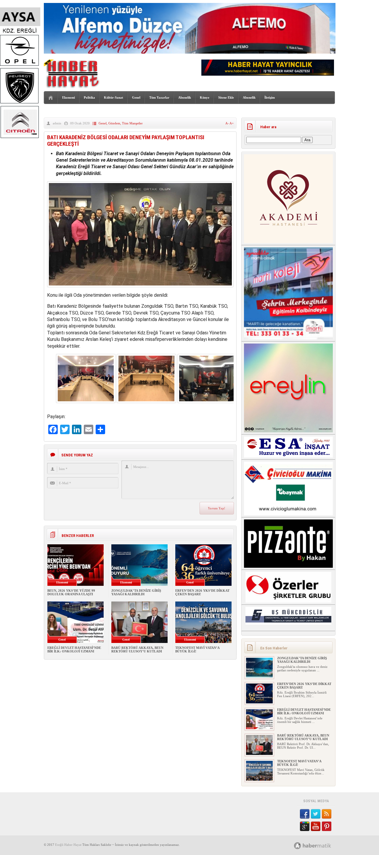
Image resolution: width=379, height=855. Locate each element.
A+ (231, 123)
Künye (204, 97)
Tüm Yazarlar (159, 97)
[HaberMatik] (319, 845)
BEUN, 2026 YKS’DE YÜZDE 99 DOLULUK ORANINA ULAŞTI (71, 592)
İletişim (269, 97)
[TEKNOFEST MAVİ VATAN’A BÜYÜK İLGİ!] (259, 779)
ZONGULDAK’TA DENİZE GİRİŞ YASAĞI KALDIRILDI (136, 592)
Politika (89, 97)
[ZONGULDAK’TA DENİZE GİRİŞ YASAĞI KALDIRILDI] (259, 676)
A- (227, 123)
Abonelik (184, 97)
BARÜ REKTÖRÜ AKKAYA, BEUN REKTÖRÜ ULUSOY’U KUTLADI (137, 649)
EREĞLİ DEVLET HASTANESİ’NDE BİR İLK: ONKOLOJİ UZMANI (74, 649)
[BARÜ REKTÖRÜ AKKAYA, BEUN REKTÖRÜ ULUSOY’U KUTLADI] (259, 754)
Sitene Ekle (226, 97)
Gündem (114, 123)
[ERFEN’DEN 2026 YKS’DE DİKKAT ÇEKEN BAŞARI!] (259, 702)
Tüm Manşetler (132, 123)
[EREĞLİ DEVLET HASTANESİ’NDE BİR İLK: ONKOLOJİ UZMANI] (259, 728)
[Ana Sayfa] (50, 98)
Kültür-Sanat (113, 97)
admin (57, 123)
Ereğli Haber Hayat (68, 844)
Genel (136, 97)
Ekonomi (68, 97)
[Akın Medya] (297, 845)
